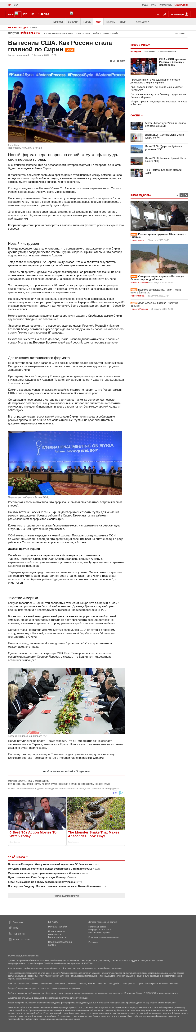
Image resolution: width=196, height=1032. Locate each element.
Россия (33, 27)
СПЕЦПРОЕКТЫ (181, 4)
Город (87, 21)
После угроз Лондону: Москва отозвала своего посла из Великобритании (57, 886)
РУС (9, 4)
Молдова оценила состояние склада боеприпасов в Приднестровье (54, 868)
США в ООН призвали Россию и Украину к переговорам (172, 62)
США (23, 783)
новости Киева (83, 33)
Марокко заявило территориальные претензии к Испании (48, 873)
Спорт (123, 21)
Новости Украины (139, 282)
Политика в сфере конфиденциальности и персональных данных (99, 930)
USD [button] (33, 14)
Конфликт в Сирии (68, 783)
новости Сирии (102, 783)
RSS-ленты (19, 933)
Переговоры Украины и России (58, 33)
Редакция (93, 942)
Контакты (53, 922)
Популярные (149, 51)
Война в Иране (69, 33)
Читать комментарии (66, 895)
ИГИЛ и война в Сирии (38, 781)
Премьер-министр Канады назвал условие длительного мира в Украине (155, 81)
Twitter (16, 928)
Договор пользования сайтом (102, 922)
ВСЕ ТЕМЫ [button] (179, 33)
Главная (58, 21)
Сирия (37, 783)
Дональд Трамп (49, 783)
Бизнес (110, 21)
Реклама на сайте (58, 926)
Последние (136, 51)
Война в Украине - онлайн (105, 33)
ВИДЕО (145, 4)
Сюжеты (22, 781)
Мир (98, 21)
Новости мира (139, 45)
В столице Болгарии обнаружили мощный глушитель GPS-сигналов (54, 864)
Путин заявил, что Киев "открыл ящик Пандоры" (42, 877)
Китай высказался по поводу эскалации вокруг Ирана (45, 881)
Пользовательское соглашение (103, 937)
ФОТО (153, 4)
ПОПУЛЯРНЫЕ (165, 4)
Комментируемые (167, 51)
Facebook (18, 922)
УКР (16, 4)
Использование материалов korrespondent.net (57, 934)
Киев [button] (10, 14)
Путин (30, 783)
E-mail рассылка (21, 939)
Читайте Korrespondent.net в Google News (66, 771)
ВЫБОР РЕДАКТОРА (141, 195)
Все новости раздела (18, 27)
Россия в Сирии (85, 783)
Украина (73, 21)
